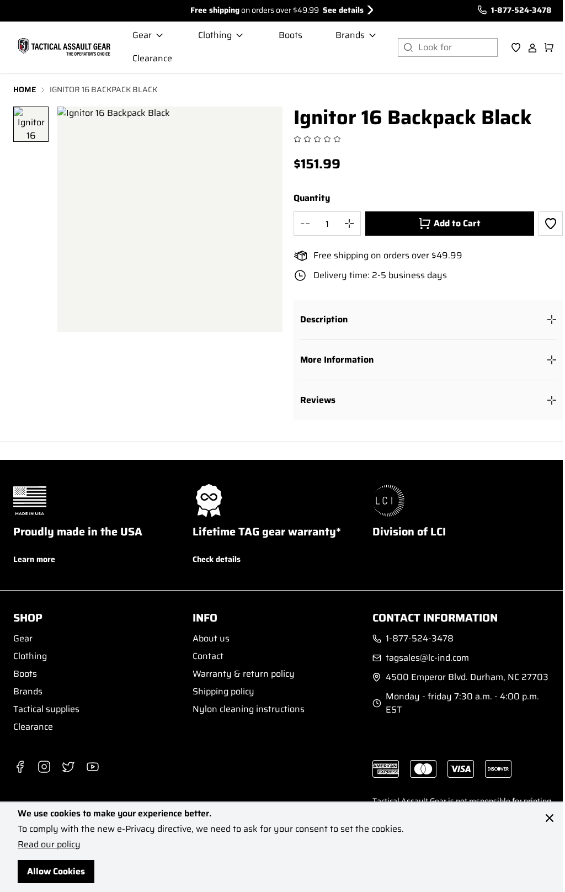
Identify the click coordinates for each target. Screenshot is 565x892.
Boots (25, 674)
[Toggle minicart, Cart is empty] (549, 47)
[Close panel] (549, 818)
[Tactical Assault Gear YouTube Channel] (92, 766)
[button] (428, 319)
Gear (23, 638)
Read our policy (49, 844)
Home (24, 89)
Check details (217, 559)
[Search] (408, 47)
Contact (208, 656)
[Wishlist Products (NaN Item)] (516, 47)
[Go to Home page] (63, 47)
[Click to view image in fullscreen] (169, 219)
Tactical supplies (46, 709)
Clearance (33, 727)
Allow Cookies (56, 871)
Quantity (312, 198)
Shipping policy (223, 691)
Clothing (30, 656)
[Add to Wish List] (551, 223)
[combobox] (458, 47)
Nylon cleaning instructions (249, 709)
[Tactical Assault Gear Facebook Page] (19, 766)
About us (211, 638)
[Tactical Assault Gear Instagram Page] (44, 766)
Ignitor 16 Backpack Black (103, 89)
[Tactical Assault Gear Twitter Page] (68, 766)
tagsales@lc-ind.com (427, 658)
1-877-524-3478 (521, 10)
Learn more (34, 559)
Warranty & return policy (244, 674)
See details (343, 10)
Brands (27, 691)
